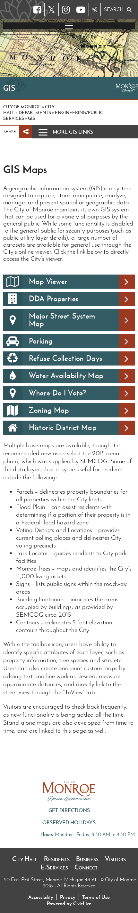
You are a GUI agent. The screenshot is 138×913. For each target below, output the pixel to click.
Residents (57, 859)
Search (114, 9)
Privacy (67, 897)
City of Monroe (22, 107)
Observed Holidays (69, 822)
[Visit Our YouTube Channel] (80, 9)
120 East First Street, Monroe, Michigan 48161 (50, 879)
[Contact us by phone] (94, 9)
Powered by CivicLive (69, 903)
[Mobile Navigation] (69, 25)
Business (87, 859)
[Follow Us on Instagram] (66, 9)
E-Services (54, 867)
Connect (86, 867)
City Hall (25, 859)
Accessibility (40, 897)
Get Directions (69, 810)
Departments (35, 112)
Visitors (115, 859)
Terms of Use (96, 897)
